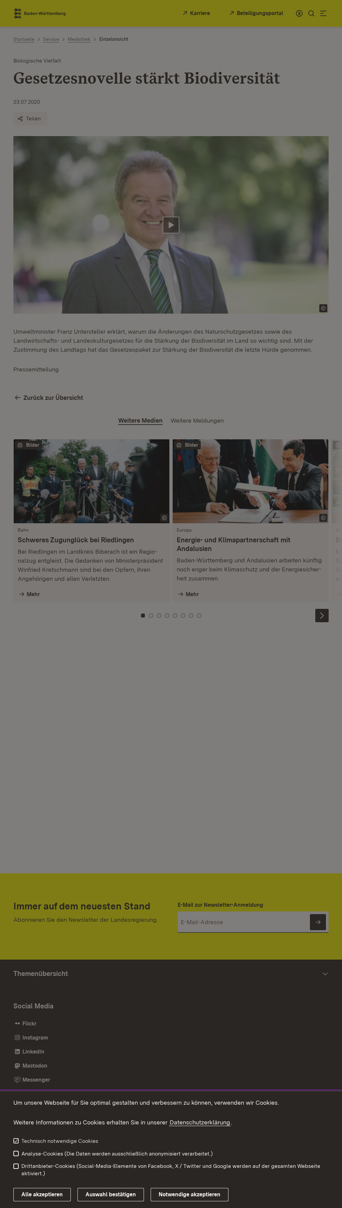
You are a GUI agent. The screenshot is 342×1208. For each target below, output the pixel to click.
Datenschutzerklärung (200, 1122)
